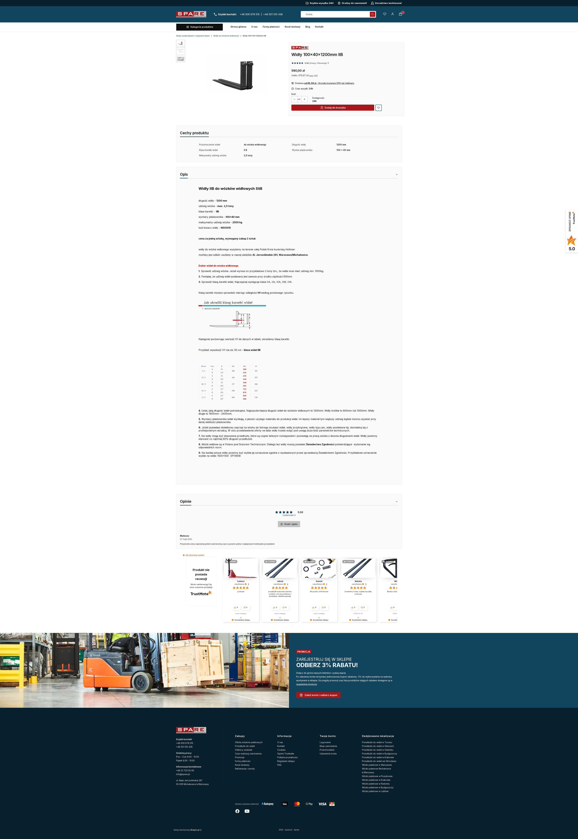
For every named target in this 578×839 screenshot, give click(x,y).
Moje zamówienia (328, 746)
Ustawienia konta (328, 753)
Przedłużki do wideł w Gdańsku (377, 750)
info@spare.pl (183, 774)
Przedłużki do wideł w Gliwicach (378, 746)
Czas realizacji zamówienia (248, 753)
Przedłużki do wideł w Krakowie (378, 757)
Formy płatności (242, 761)
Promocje (239, 757)
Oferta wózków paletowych (249, 742)
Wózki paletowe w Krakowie (376, 780)
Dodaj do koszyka (335, 107)
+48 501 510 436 (273, 14)
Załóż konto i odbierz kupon (321, 695)
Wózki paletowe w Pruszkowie (377, 776)
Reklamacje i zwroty (245, 768)
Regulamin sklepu (286, 761)
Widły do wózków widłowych (226, 36)
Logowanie (325, 742)
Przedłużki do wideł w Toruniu (377, 742)
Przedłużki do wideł (245, 746)
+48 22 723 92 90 (185, 770)
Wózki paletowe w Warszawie (377, 765)
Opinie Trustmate (285, 753)
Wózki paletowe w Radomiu (376, 783)
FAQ (279, 765)
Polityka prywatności (287, 757)
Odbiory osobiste (243, 750)
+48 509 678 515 (249, 14)
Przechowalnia (327, 750)
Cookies (281, 750)
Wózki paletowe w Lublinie (375, 791)
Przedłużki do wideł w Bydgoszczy (379, 753)
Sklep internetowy (186, 830)
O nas (280, 742)
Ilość (293, 94)
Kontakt (281, 746)
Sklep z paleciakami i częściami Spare (193, 36)
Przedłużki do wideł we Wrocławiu (379, 761)
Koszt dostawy (242, 765)
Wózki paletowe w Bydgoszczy (377, 787)
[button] (372, 14)
